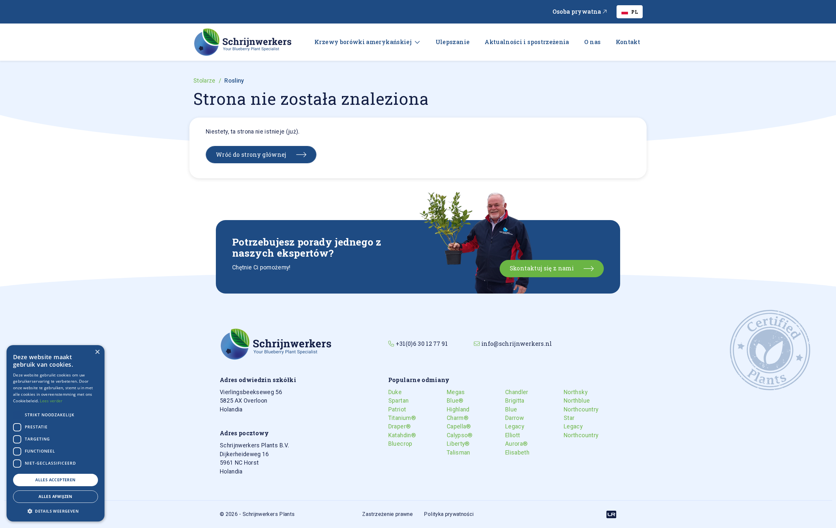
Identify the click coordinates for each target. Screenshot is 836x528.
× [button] (97, 352)
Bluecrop (394, 443)
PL (634, 12)
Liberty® (453, 443)
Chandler (511, 392)
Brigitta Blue (511, 404)
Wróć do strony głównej (251, 154)
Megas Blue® (453, 396)
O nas (592, 42)
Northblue (570, 400)
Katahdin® (394, 435)
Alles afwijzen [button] (55, 496)
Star (569, 418)
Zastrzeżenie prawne (387, 514)
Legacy (511, 426)
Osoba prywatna (578, 11)
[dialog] (55, 433)
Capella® (453, 426)
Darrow (511, 418)
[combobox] (630, 11)
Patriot (394, 409)
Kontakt (628, 42)
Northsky (570, 392)
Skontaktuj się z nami (542, 268)
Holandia (251, 401)
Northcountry (570, 409)
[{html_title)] (275, 343)
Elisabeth (511, 452)
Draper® (394, 426)
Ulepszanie (453, 42)
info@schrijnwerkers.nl (516, 343)
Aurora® (511, 443)
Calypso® (453, 435)
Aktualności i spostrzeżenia (527, 42)
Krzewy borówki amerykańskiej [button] (363, 42)
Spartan (394, 400)
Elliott (511, 435)
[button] (55, 511)
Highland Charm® (453, 413)
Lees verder (51, 401)
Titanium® (394, 418)
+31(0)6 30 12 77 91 (422, 343)
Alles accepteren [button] (55, 480)
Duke (394, 392)
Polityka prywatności (449, 514)
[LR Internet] (611, 514)
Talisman (453, 452)
